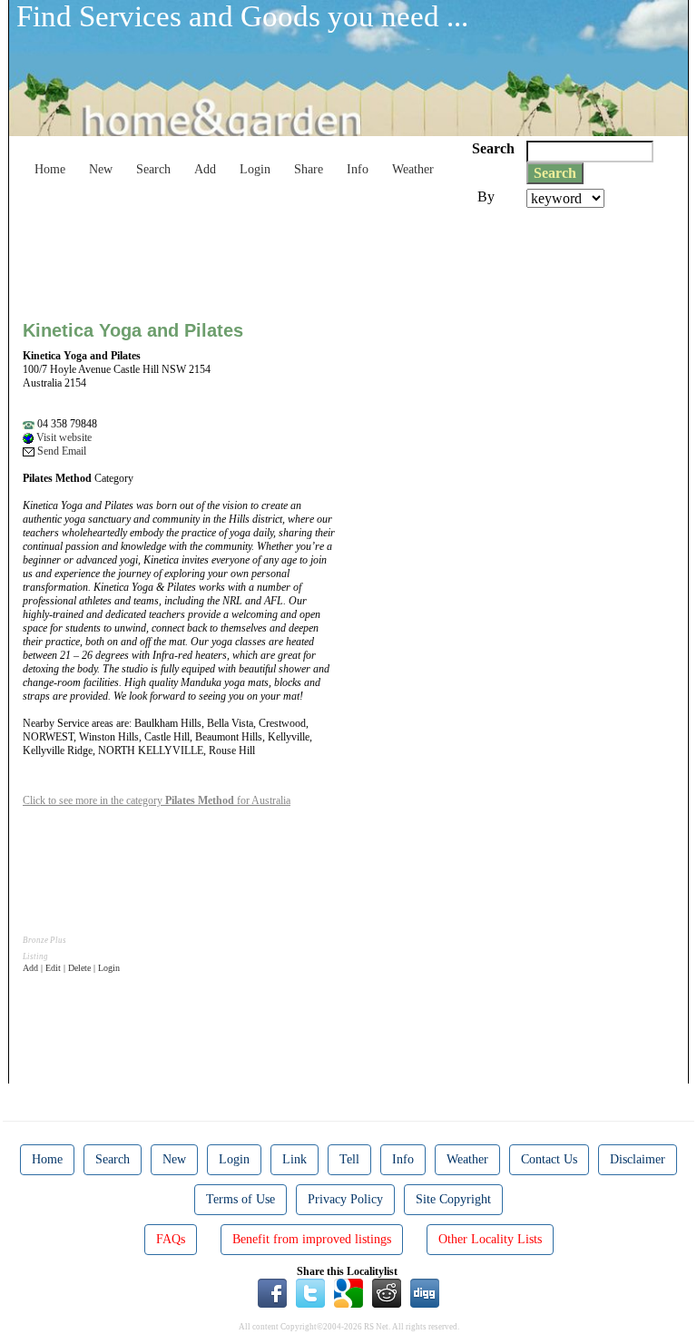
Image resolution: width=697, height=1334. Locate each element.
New (101, 169)
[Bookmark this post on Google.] (348, 1292)
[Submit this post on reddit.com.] (387, 1292)
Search (153, 169)
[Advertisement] (353, 258)
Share (308, 169)
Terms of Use (240, 1199)
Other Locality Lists (490, 1239)
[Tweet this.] (310, 1292)
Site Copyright (453, 1199)
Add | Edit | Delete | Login (71, 968)
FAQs (170, 1239)
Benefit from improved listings (311, 1239)
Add (205, 169)
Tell (349, 1159)
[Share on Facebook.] (272, 1292)
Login (255, 169)
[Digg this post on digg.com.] (425, 1292)
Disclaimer (637, 1159)
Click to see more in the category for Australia (156, 800)
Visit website (63, 437)
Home (49, 169)
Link (294, 1159)
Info (357, 169)
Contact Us (549, 1159)
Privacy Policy (345, 1199)
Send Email (60, 451)
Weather (413, 169)
